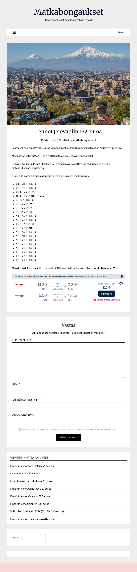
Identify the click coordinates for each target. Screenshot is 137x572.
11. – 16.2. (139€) (26, 215)
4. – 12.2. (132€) (25, 203)
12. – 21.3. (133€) (26, 239)
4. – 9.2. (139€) (24, 199)
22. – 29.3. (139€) (26, 259)
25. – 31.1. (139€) (26, 187)
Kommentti (21, 339)
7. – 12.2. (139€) (25, 207)
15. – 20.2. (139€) (26, 219)
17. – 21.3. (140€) (26, 247)
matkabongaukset (84, 140)
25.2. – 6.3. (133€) (26, 223)
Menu (120, 32)
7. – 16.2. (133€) (25, 211)
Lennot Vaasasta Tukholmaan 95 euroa (31, 481)
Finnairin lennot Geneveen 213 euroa (30, 488)
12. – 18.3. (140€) (26, 235)
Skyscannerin (28, 167)
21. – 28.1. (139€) (26, 183)
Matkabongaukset (68, 12)
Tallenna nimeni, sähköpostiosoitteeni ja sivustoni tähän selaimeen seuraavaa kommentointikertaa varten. (69, 429)
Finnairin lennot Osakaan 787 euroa (30, 496)
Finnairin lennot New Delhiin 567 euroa (32, 465)
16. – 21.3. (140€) (26, 243)
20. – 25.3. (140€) (26, 251)
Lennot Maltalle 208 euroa (25, 473)
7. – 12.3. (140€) (25, 227)
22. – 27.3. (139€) (26, 255)
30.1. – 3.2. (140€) (26, 195)
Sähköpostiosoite (26, 399)
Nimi (16, 384)
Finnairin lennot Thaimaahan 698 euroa (32, 518)
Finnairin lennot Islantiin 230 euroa (29, 503)
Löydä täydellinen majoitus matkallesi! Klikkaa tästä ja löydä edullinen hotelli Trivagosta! (63, 267)
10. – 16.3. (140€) (26, 231)
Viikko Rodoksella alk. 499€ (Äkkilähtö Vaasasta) (37, 511)
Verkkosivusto (23, 415)
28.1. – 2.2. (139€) (26, 191)
